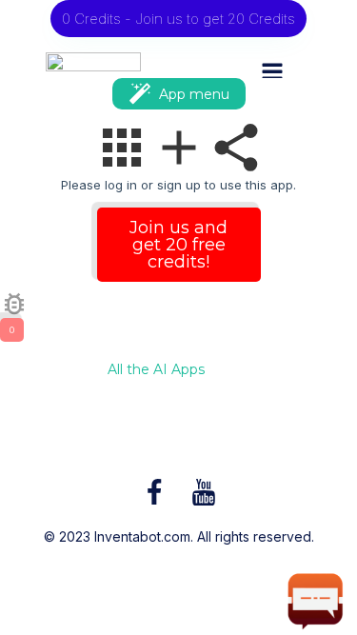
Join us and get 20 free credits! (178, 244)
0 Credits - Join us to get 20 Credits (178, 19)
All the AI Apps (156, 370)
